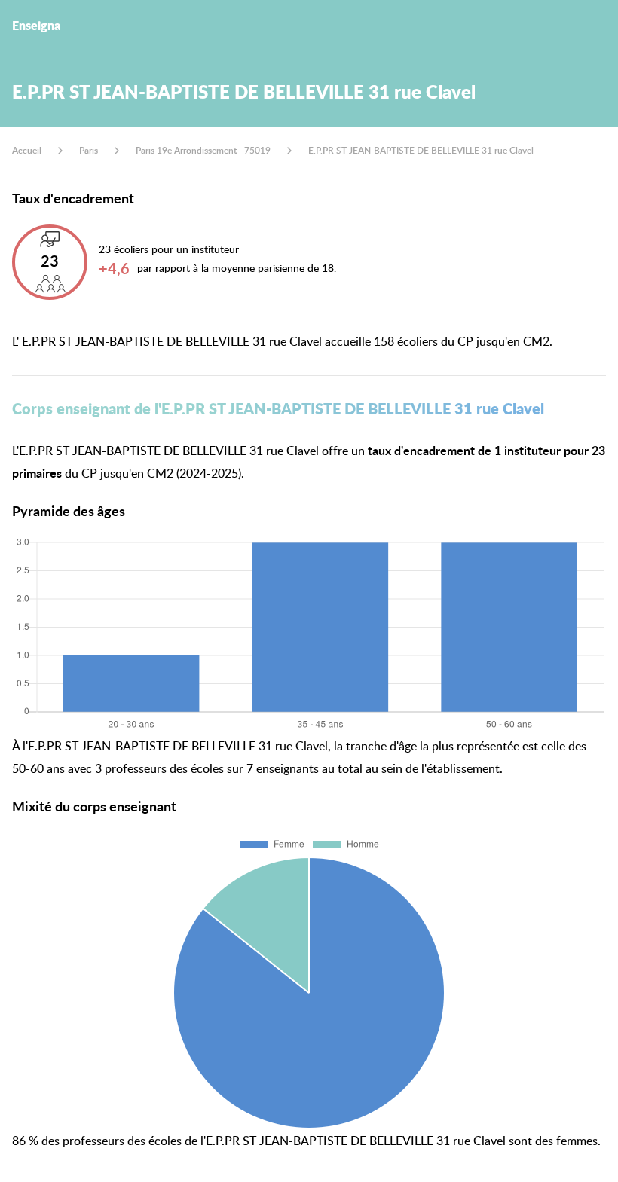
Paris (88, 150)
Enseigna (36, 25)
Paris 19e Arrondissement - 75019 (203, 150)
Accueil (26, 150)
